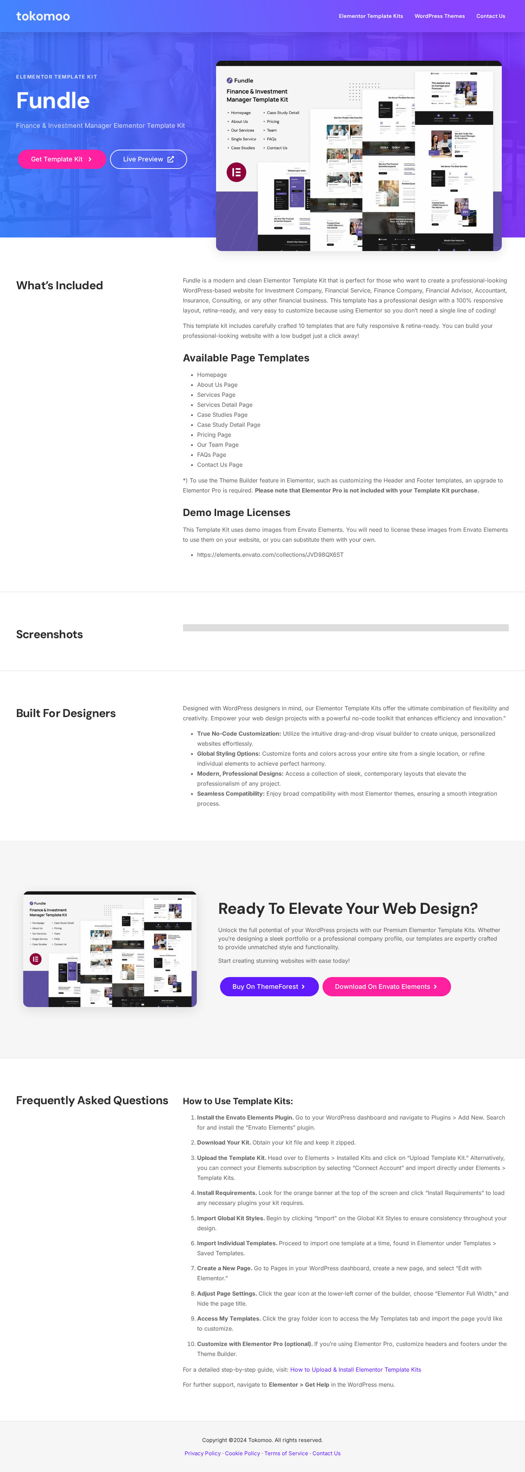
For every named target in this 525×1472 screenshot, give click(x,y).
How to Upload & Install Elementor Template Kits (355, 1369)
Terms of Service (286, 1453)
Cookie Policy (242, 1453)
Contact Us (490, 16)
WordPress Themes (440, 16)
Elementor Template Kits (371, 16)
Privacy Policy (203, 1453)
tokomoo (43, 15)
